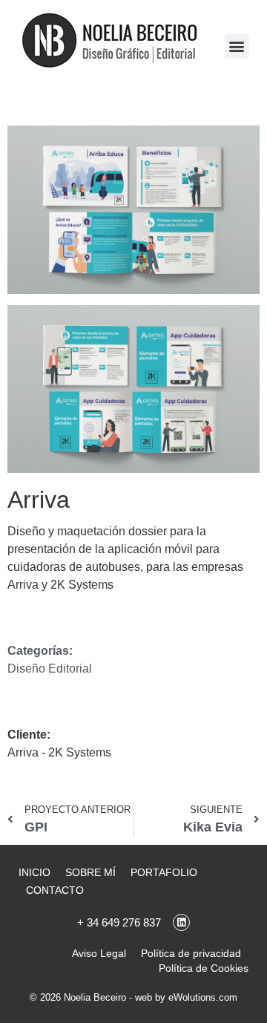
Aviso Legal (99, 953)
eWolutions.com (202, 997)
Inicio (34, 872)
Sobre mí (90, 872)
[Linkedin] (181, 922)
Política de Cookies (203, 968)
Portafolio (164, 872)
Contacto (55, 890)
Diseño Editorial (49, 668)
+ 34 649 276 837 (119, 922)
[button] (237, 46)
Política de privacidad (191, 953)
